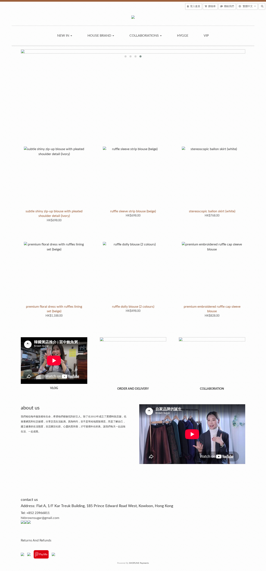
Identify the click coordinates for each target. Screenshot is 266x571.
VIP (206, 35)
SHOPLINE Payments (139, 563)
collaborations (144, 35)
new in (63, 35)
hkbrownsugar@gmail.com (40, 518)
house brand (99, 35)
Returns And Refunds (36, 540)
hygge (182, 35)
